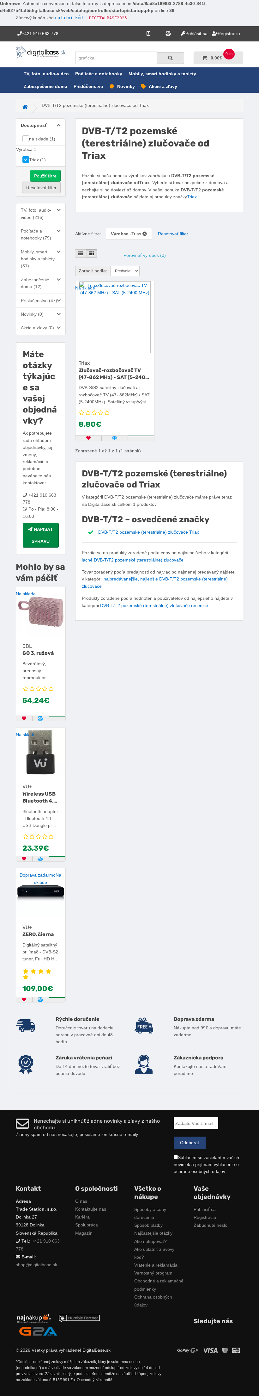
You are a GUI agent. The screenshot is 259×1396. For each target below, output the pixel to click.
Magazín (84, 1233)
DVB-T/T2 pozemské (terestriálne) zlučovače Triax (148, 532)
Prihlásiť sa (205, 1209)
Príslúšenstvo (88, 86)
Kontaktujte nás (90, 1209)
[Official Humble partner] (79, 1318)
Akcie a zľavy (163, 86)
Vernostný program (153, 1272)
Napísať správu (42, 535)
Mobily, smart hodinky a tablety (162, 73)
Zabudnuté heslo (210, 1225)
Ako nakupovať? (150, 1241)
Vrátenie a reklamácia (156, 1265)
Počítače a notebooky (98, 73)
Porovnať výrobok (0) (144, 255)
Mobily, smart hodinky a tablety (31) (38, 259)
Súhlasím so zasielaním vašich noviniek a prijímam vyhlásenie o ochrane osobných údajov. (206, 1164)
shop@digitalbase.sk (36, 1264)
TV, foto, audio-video (46, 73)
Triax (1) (37, 159)
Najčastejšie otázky (153, 1233)
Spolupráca (86, 1224)
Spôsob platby (148, 1225)
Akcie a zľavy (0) (37, 327)
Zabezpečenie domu (45, 86)
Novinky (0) (32, 314)
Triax (192, 196)
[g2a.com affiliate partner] (38, 1330)
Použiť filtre (45, 175)
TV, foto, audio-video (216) (36, 214)
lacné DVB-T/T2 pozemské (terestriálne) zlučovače (133, 559)
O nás (81, 1201)
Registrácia (205, 1217)
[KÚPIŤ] (57, 716)
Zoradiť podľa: (93, 270)
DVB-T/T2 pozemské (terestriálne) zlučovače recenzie (154, 605)
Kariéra (82, 1216)
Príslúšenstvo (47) (39, 300)
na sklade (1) (42, 138)
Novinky (126, 86)
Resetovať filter (41, 187)
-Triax (126, 233)
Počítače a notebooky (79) (36, 234)
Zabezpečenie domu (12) (35, 283)
